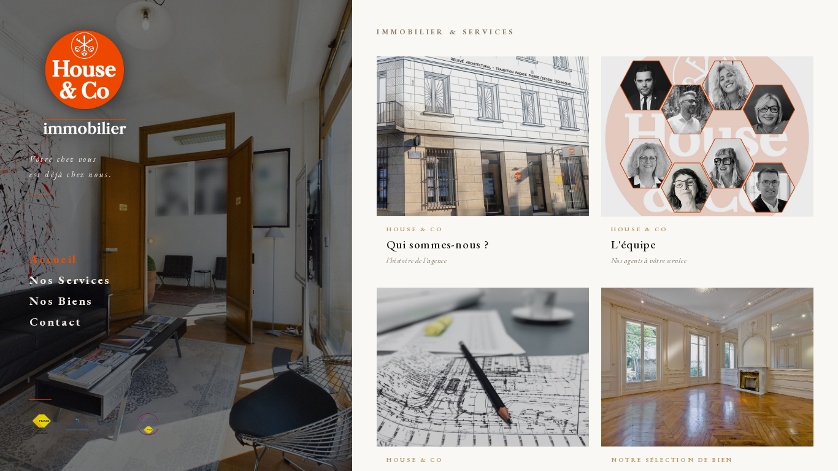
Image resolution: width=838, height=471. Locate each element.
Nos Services (70, 280)
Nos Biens (61, 300)
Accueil (53, 259)
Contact (55, 321)
